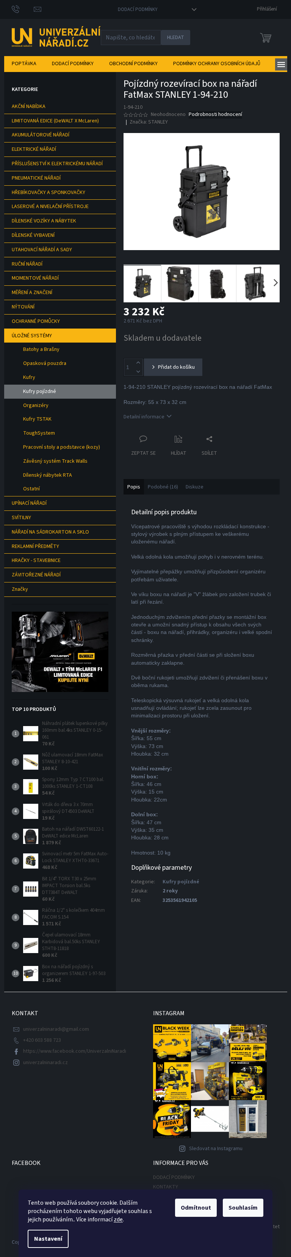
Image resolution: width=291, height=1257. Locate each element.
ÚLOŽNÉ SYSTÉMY (32, 336)
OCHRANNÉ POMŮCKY (36, 321)
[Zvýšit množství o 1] (138, 362)
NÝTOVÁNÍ (23, 307)
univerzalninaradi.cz (45, 1062)
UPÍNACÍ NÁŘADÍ (29, 503)
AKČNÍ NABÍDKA (28, 106)
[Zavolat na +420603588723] (23, 9)
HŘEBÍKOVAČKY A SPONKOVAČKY (48, 192)
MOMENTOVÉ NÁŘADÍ (35, 278)
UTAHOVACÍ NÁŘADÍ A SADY (42, 250)
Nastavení (48, 1239)
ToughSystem (39, 433)
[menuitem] (24, 63)
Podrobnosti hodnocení (215, 114)
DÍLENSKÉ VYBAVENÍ (33, 235)
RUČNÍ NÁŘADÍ (27, 264)
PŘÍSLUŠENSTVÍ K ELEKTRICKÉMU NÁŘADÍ (57, 163)
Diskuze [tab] (194, 487)
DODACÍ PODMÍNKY (138, 9)
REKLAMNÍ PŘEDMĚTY (35, 546)
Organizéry (35, 405)
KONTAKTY (165, 1187)
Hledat (175, 37)
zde (118, 1219)
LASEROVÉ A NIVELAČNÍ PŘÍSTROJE (50, 206)
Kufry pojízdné (39, 391)
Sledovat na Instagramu (215, 1148)
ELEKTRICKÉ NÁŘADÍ (34, 149)
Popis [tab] (133, 487)
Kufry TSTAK (37, 419)
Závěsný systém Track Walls (55, 461)
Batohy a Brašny (41, 349)
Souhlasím (243, 1208)
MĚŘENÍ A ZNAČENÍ (32, 292)
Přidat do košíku (176, 367)
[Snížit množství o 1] (138, 371)
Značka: (149, 122)
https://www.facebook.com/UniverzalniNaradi (74, 1051)
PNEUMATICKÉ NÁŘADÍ (36, 178)
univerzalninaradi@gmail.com (56, 1029)
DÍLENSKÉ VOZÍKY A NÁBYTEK (44, 221)
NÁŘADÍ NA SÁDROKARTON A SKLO (50, 532)
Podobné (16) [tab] (163, 487)
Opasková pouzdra (44, 363)
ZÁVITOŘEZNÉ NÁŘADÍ (36, 575)
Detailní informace (144, 417)
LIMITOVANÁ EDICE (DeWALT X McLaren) (55, 121)
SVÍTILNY (21, 517)
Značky (20, 589)
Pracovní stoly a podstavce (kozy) (61, 447)
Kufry (29, 377)
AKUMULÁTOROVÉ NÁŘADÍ (40, 135)
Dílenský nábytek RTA (47, 475)
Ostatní (31, 489)
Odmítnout (196, 1208)
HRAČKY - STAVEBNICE (36, 560)
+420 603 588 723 (42, 1040)
